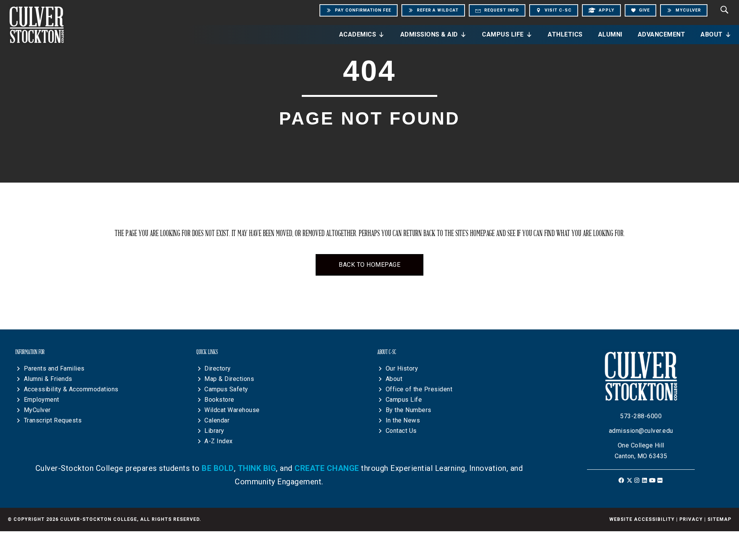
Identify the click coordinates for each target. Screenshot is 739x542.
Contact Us (401, 430)
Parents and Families (54, 368)
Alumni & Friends (48, 378)
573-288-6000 (641, 416)
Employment (41, 399)
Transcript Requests (53, 420)
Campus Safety (226, 389)
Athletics (565, 34)
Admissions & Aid (429, 34)
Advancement (661, 34)
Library (214, 430)
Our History (402, 368)
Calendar (216, 420)
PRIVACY (691, 519)
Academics (357, 34)
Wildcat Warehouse (232, 410)
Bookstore (219, 399)
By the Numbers (408, 410)
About (712, 34)
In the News (403, 420)
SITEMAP (719, 519)
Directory (217, 368)
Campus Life (503, 34)
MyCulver (37, 410)
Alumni (610, 34)
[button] (622, 480)
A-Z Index (218, 441)
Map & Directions (229, 378)
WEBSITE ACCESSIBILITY (642, 519)
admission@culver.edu (641, 430)
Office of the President (419, 389)
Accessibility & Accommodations (71, 389)
